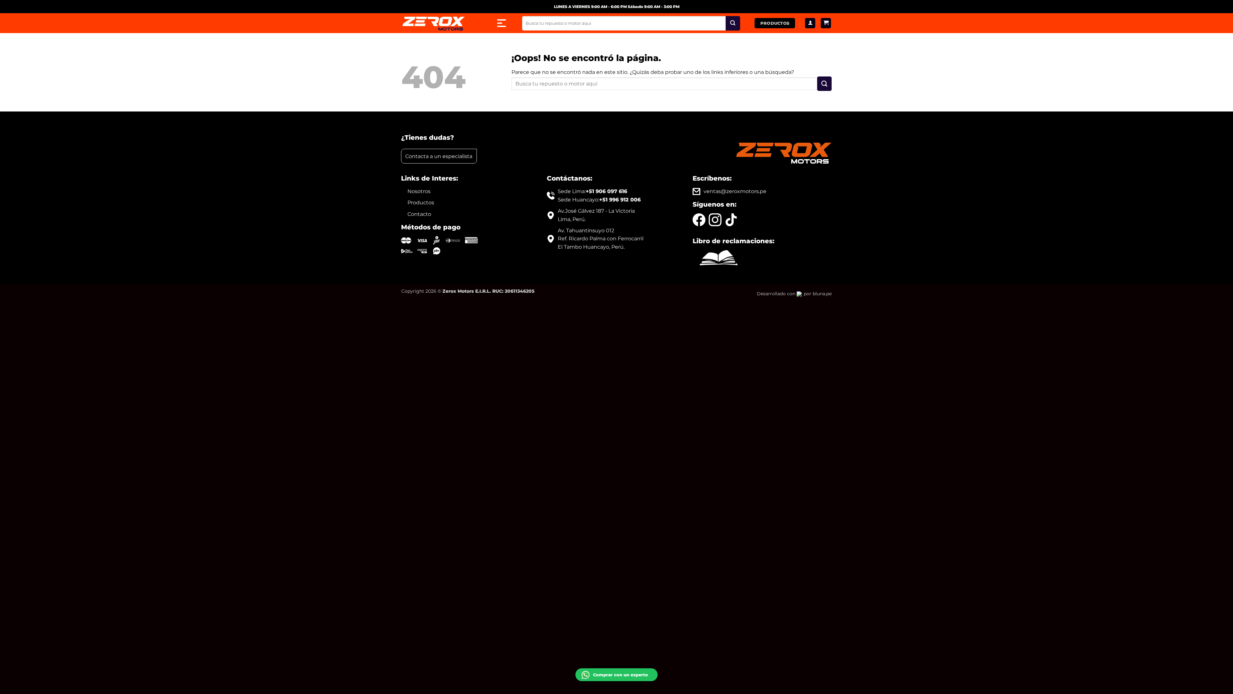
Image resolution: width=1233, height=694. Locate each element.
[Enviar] (733, 23)
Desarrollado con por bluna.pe (794, 294)
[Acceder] (810, 23)
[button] (826, 23)
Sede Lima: (592, 191)
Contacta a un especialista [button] (438, 156)
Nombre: (590, 623)
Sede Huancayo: (599, 200)
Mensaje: (590, 642)
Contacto (419, 214)
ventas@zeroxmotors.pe (735, 191)
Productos (420, 203)
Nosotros (419, 191)
